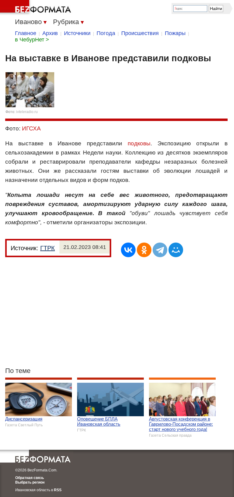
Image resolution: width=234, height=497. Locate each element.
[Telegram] (160, 250)
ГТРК (47, 248)
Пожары (175, 33)
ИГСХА (31, 128)
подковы (139, 143)
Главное (25, 33)
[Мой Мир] (175, 250)
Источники (77, 33)
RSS (58, 490)
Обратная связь (29, 478)
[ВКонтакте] (128, 250)
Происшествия (140, 33)
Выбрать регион (29, 482)
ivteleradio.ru (27, 112)
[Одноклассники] (144, 250)
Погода (106, 33)
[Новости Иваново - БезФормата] (36, 7)
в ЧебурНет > (32, 40)
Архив (50, 33)
